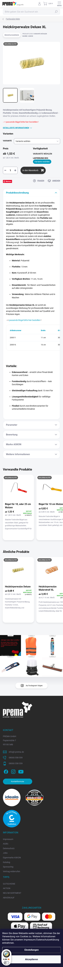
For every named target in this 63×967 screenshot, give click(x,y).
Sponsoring (8, 867)
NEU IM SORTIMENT (12, 893)
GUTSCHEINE (9, 884)
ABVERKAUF (9, 897)
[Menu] (59, 3)
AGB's (5, 844)
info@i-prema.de (16, 752)
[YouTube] (21, 771)
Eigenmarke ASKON (12, 857)
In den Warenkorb (30, 170)
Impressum (8, 839)
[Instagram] (12, 771)
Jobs (5, 853)
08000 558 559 (16, 757)
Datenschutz (9, 848)
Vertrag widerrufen (11, 871)
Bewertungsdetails (12, 35)
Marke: (27, 36)
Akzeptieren (31, 959)
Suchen (56, 12)
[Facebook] (5, 771)
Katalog (6, 862)
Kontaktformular (17, 781)
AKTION (6, 888)
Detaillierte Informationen (16, 128)
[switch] (6, 962)
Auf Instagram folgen (34, 686)
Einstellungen (31, 949)
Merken (8, 181)
